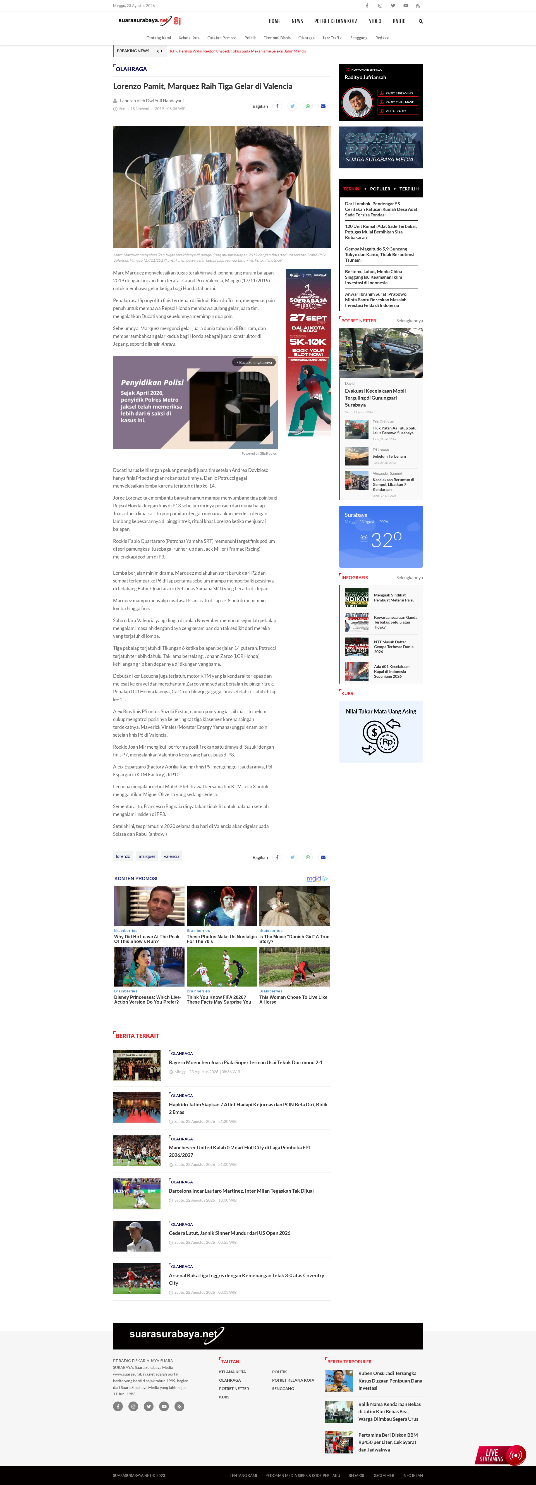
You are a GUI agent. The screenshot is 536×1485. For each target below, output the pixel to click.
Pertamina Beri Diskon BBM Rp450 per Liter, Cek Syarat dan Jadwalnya (388, 1442)
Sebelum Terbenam (389, 456)
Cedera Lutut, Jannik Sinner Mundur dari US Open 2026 (229, 1233)
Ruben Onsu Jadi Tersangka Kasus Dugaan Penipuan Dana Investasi (390, 1380)
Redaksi (382, 37)
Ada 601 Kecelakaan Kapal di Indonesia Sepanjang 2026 (392, 671)
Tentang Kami (159, 37)
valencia (172, 856)
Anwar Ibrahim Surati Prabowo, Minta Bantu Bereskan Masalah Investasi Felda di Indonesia (376, 299)
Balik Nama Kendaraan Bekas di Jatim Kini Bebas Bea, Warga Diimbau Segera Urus (389, 1411)
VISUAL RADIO (396, 111)
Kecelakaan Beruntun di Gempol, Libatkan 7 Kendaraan (393, 484)
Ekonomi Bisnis (277, 37)
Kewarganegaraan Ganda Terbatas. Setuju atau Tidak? (395, 622)
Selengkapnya (409, 320)
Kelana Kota (189, 37)
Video (375, 21)
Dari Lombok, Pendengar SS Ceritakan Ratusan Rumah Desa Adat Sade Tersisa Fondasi (381, 209)
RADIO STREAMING (399, 93)
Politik (250, 37)
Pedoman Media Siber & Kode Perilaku (302, 1475)
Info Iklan (413, 1475)
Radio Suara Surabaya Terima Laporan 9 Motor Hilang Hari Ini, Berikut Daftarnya (240, 51)
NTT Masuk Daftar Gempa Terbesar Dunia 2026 (393, 646)
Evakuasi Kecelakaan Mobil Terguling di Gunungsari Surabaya (375, 398)
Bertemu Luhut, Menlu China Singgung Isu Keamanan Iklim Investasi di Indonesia (373, 277)
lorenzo (123, 856)
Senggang (359, 37)
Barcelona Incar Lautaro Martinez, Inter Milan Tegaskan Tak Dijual (241, 1191)
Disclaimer (383, 1475)
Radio (399, 21)
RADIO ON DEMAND (400, 102)
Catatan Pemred (221, 37)
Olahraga (306, 37)
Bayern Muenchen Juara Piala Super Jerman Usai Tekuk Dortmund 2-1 (246, 1062)
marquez (147, 856)
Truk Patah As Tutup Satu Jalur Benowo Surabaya (395, 430)
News (297, 21)
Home (275, 21)
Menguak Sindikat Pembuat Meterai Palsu (394, 597)
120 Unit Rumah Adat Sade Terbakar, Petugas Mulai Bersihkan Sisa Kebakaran (381, 231)
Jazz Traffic (332, 37)
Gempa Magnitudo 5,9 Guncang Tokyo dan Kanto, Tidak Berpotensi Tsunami (379, 254)
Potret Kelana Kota (336, 21)
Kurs (224, 1397)
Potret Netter (234, 1388)
